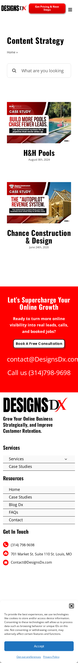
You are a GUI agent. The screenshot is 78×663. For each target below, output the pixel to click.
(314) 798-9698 (22, 545)
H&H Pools (39, 152)
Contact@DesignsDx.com (31, 562)
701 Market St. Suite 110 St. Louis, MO (41, 554)
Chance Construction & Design (39, 236)
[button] (71, 606)
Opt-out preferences (28, 657)
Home (11, 52)
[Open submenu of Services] (66, 459)
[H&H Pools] (39, 122)
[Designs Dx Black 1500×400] (14, 6)
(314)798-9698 (50, 372)
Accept (39, 646)
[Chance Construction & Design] (39, 202)
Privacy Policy (51, 657)
